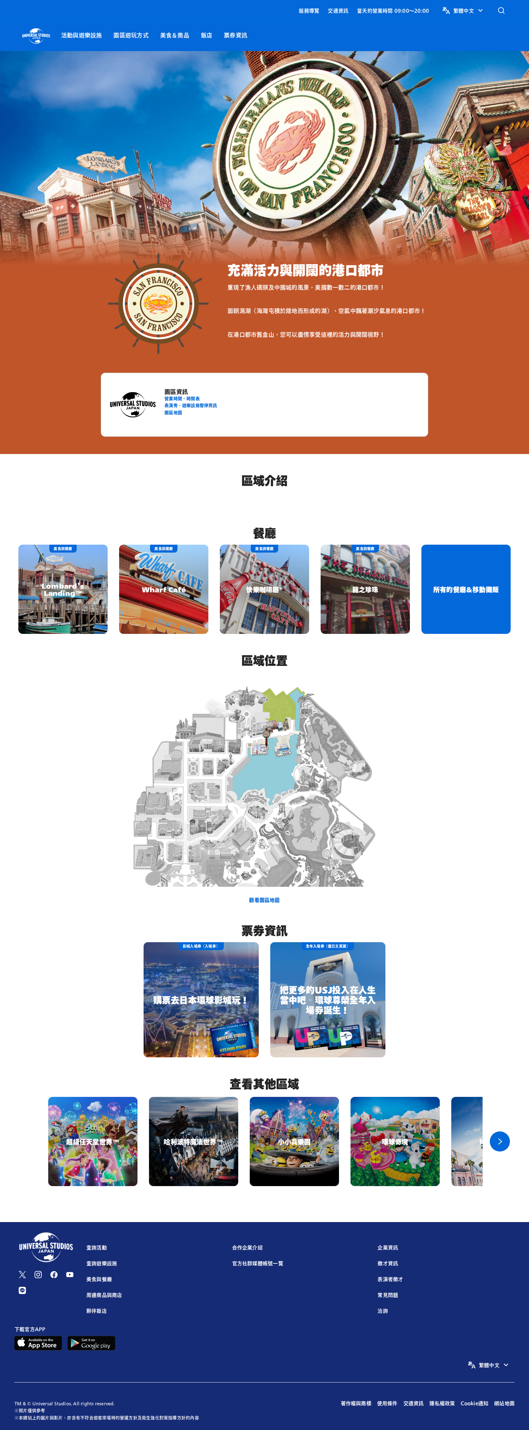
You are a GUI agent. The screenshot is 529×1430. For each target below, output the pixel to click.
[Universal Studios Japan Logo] (46, 1248)
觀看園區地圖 (264, 899)
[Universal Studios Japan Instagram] (38, 1275)
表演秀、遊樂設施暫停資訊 (190, 405)
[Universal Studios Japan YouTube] (70, 1275)
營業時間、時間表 (182, 398)
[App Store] (38, 1342)
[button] (463, 10)
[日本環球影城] (36, 35)
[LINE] (22, 1290)
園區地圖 (173, 412)
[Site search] (501, 10)
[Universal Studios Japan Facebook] (54, 1275)
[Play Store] (91, 1342)
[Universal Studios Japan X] (22, 1275)
